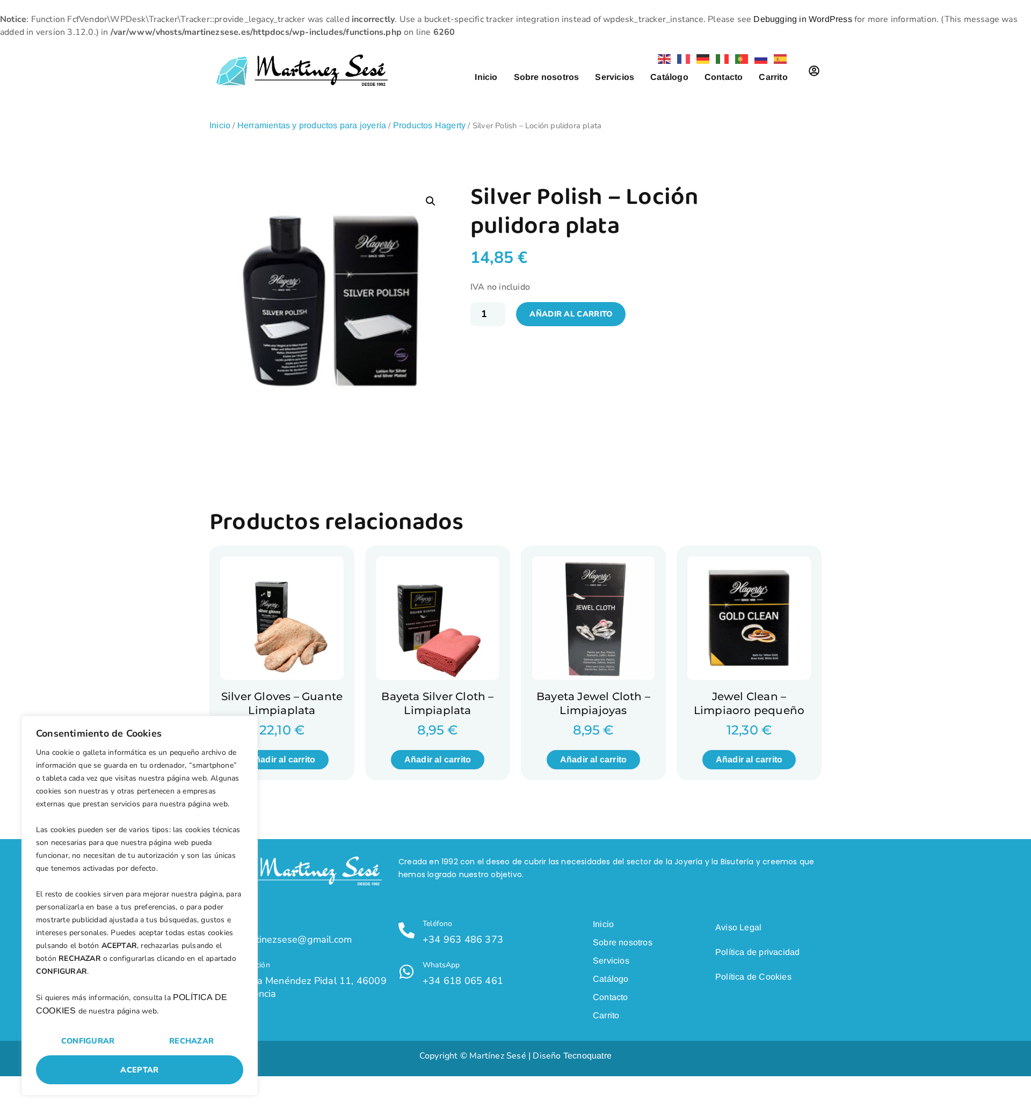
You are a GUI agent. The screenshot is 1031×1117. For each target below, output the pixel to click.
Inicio (486, 77)
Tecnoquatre (587, 1055)
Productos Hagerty (429, 125)
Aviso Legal (738, 927)
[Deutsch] (700, 58)
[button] (430, 201)
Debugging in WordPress (802, 19)
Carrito (773, 77)
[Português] (739, 58)
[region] (139, 906)
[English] (662, 58)
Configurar (88, 1040)
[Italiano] (720, 58)
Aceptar (139, 1069)
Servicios (614, 77)
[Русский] (758, 58)
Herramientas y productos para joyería (311, 125)
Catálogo (669, 77)
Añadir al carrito (570, 313)
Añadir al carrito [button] (282, 759)
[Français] (681, 58)
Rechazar (191, 1040)
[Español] (778, 58)
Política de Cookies (753, 976)
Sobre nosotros (546, 77)
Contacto (724, 77)
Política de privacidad (757, 952)
